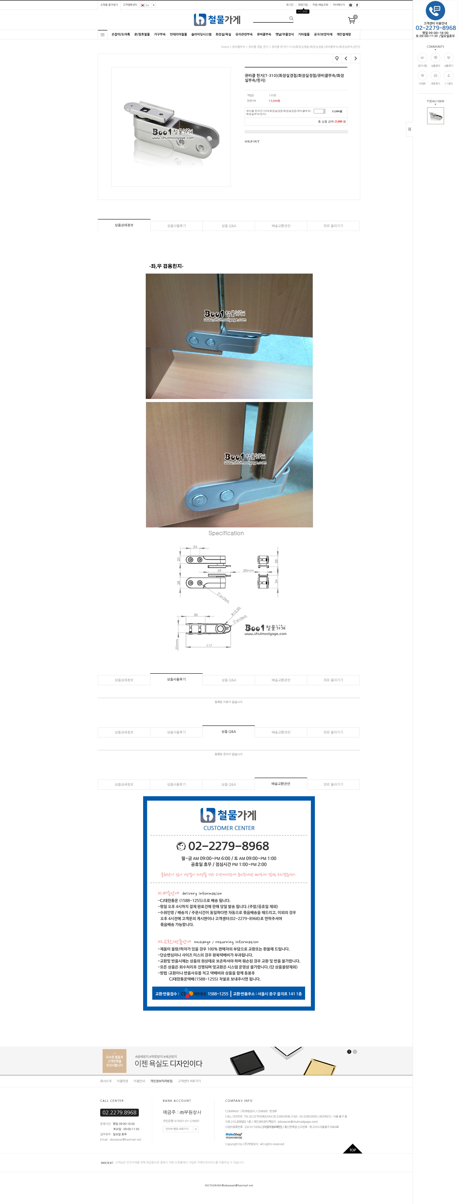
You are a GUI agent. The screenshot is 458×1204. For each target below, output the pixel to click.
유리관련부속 (244, 34)
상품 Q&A (229, 226)
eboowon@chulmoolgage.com (297, 1122)
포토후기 (435, 83)
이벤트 (422, 83)
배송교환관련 (281, 226)
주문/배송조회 (320, 5)
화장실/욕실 (223, 34)
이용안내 (139, 1081)
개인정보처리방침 (161, 1081)
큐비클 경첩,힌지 (258, 47)
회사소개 (105, 1081)
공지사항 (422, 66)
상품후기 (448, 66)
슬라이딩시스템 (201, 34)
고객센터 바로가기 (189, 1081)
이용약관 (122, 1081)
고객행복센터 (130, 5)
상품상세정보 (124, 225)
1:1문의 (448, 83)
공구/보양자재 (323, 34)
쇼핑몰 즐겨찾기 (109, 5)
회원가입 (303, 5)
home (225, 47)
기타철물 (304, 34)
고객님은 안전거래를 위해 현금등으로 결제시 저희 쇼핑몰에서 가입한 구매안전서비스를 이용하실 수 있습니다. (179, 1162)
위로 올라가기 (333, 226)
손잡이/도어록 (121, 34)
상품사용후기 (176, 226)
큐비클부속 (264, 34)
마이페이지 (339, 5)
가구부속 (160, 34)
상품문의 (435, 66)
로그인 (289, 5)
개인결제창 (344, 34)
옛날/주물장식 (285, 34)
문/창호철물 (142, 34)
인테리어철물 (178, 34)
